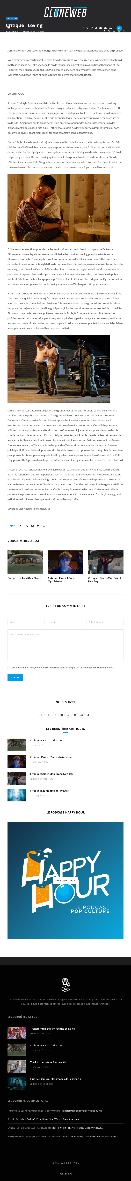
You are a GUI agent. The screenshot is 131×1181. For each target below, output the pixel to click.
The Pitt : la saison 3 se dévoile (48, 1062)
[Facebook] (104, 31)
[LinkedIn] (119, 31)
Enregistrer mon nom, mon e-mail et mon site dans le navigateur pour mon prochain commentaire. (63, 667)
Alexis (14, 32)
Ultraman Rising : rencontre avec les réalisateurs (92, 1136)
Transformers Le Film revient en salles (52, 1028)
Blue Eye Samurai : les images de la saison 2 (55, 1079)
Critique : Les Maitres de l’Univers (49, 790)
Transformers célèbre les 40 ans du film (82, 1110)
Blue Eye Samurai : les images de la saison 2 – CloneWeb (34, 1136)
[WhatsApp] (124, 31)
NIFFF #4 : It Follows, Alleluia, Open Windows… (78, 1127)
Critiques (12, 18)
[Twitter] (109, 31)
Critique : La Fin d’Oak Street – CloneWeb (27, 1127)
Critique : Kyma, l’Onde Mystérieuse (61, 579)
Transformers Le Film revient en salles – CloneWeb (31, 1110)
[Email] (114, 31)
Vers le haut (66, 1173)
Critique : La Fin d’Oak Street (24, 578)
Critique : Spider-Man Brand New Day (104, 579)
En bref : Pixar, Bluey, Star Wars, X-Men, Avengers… (54, 1119)
